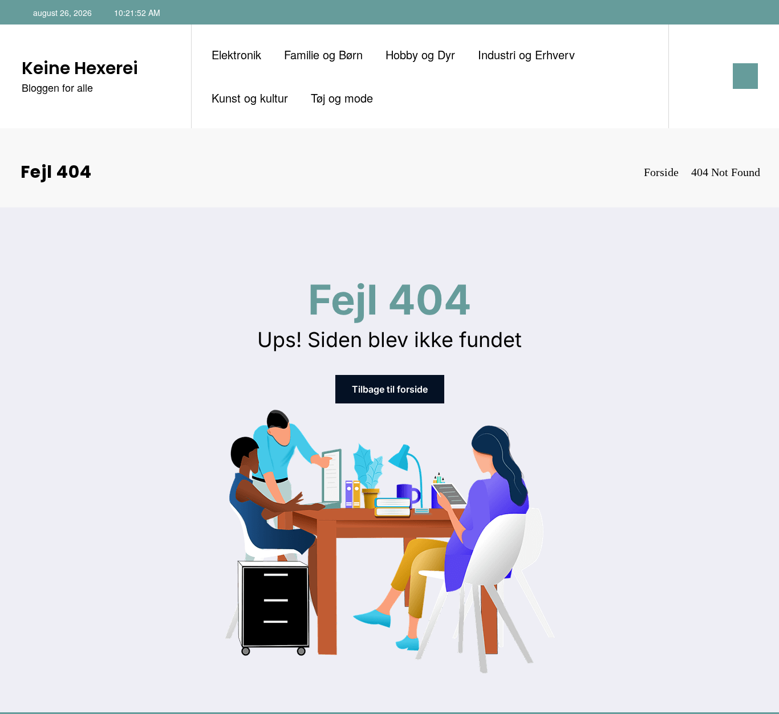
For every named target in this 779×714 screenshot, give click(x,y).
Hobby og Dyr (420, 54)
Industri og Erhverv (526, 54)
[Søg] (688, 76)
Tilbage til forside (390, 389)
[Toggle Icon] (745, 76)
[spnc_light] (710, 76)
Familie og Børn (323, 54)
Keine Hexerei (80, 68)
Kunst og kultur (250, 97)
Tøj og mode (342, 97)
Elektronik (236, 54)
